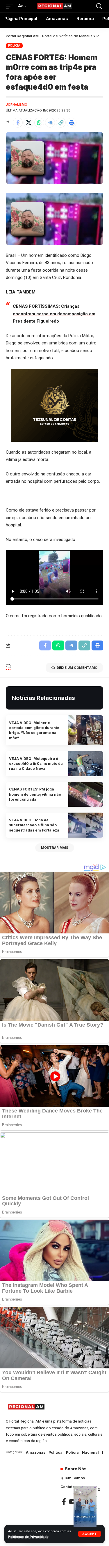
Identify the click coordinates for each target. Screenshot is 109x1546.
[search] (99, 6)
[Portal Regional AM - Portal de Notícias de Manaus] (54, 6)
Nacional (90, 1452)
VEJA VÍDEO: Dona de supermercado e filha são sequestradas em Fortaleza (34, 825)
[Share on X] (28, 123)
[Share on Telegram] (50, 123)
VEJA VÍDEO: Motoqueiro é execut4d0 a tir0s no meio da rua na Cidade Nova (36, 763)
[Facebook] (63, 1501)
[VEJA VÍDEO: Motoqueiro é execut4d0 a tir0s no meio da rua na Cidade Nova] (85, 763)
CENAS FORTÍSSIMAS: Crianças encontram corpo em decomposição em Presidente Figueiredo (54, 314)
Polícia (14, 45)
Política (55, 1452)
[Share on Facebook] (18, 123)
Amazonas (35, 1452)
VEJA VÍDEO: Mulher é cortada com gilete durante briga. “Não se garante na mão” (34, 730)
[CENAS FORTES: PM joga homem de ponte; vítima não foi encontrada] (85, 794)
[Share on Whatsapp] (39, 123)
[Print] (71, 123)
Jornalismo (16, 104)
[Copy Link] (61, 123)
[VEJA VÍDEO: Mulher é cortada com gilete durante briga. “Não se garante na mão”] (85, 730)
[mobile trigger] (11, 6)
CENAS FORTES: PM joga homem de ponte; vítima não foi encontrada (35, 794)
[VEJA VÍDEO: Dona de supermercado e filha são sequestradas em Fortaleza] (85, 825)
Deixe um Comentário (77, 668)
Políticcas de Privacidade (28, 1537)
